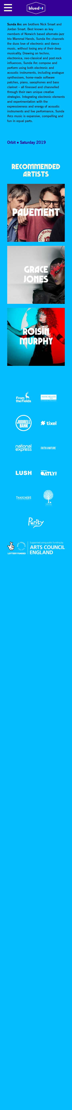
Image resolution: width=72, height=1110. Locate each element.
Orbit (11, 142)
